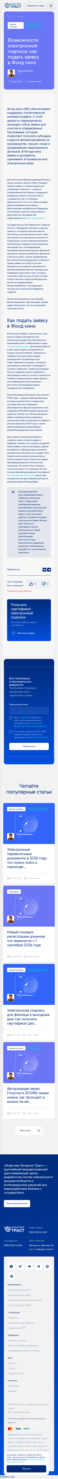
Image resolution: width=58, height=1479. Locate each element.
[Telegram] (49, 570)
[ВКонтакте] (44, 570)
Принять (26, 1469)
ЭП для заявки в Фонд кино (21, 475)
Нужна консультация (17, 1203)
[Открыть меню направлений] (51, 6)
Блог (10, 17)
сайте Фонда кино (35, 218)
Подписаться (29, 746)
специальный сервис (18, 346)
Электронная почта (18, 704)
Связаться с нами (35, 6)
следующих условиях (37, 737)
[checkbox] (10, 717)
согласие (23, 717)
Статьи (20, 17)
